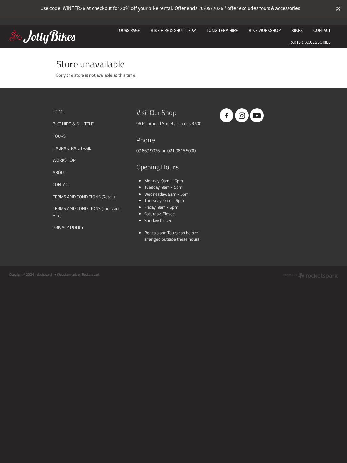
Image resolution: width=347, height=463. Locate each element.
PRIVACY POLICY (68, 227)
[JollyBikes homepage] (42, 36)
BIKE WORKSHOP (265, 30)
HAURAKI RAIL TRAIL (72, 148)
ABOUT (59, 172)
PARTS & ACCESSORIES (310, 42)
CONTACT (322, 30)
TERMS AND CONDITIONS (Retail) (84, 197)
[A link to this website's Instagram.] (242, 115)
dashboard (44, 274)
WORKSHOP (64, 160)
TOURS (59, 136)
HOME (59, 111)
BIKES (297, 30)
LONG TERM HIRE (222, 30)
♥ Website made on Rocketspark (77, 274)
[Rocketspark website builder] (310, 276)
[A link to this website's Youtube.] (257, 115)
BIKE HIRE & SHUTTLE (171, 30)
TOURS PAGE (128, 30)
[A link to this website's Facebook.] (226, 115)
